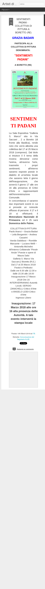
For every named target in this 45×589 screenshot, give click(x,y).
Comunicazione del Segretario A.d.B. (25, 338)
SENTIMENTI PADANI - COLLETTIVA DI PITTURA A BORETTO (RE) (23, 25)
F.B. (34, 333)
